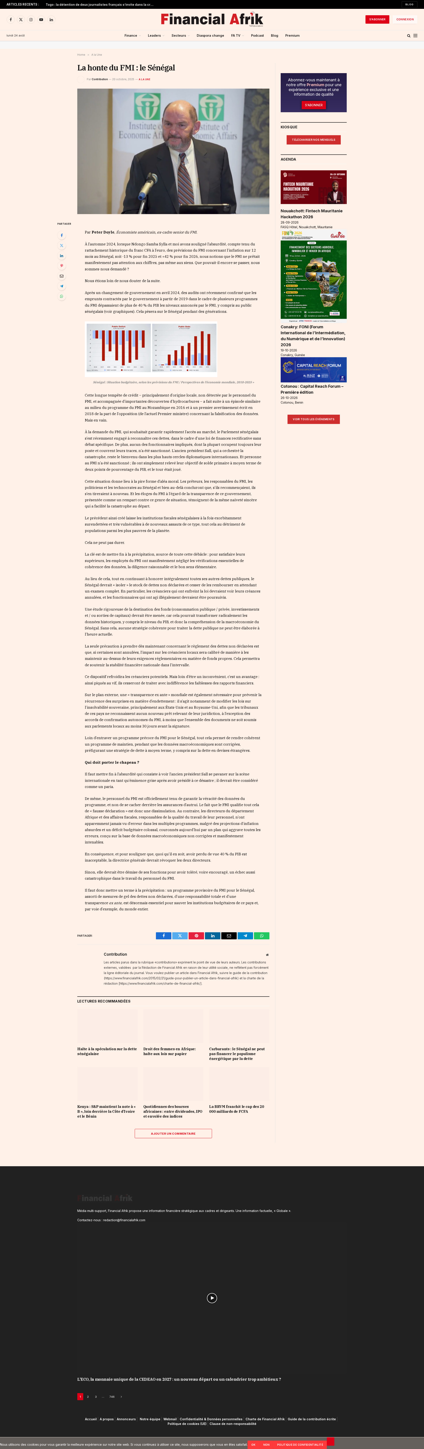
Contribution (100, 79)
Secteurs (179, 35)
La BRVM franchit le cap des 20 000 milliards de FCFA (236, 1109)
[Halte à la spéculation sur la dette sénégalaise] (107, 1026)
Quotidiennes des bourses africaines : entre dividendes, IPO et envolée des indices (172, 1111)
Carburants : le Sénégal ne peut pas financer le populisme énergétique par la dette (237, 1054)
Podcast (257, 35)
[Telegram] (61, 286)
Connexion (405, 19)
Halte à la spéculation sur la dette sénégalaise (107, 1051)
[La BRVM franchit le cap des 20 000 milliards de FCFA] (239, 1084)
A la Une (144, 79)
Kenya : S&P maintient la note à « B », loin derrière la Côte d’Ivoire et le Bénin (106, 1111)
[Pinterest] (61, 266)
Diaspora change (210, 35)
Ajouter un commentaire (173, 1133)
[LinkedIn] (61, 255)
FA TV (235, 35)
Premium (292, 35)
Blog (409, 4)
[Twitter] (61, 245)
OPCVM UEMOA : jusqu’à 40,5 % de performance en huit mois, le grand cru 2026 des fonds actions (101, 4)
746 (112, 1397)
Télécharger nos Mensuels (313, 139)
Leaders (154, 35)
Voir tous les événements (314, 419)
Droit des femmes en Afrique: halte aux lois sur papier (169, 1051)
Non (266, 1444)
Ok (253, 1444)
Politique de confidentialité (300, 1444)
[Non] (330, 1441)
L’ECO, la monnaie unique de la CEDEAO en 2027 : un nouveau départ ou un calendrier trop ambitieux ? (179, 1379)
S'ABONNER (377, 19)
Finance (131, 35)
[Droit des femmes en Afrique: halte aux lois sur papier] (173, 1026)
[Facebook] (61, 235)
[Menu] (415, 36)
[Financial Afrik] (212, 19)
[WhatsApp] (61, 296)
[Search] (408, 36)
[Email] (61, 276)
